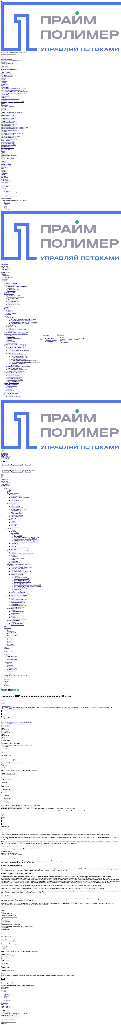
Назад (10, 490)
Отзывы (6, 796)
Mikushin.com (12, 1019)
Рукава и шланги (15, 506)
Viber (5, 206)
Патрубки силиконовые (17, 611)
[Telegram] (18, 690)
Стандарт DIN (18, 536)
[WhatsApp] (13, 690)
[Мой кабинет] (1, 463)
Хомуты (13, 522)
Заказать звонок (11, 671)
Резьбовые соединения (20, 577)
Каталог (9, 491)
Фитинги (13, 531)
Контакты (3, 991)
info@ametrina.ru (6, 198)
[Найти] (2, 56)
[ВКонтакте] (2, 690)
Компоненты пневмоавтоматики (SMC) (22, 567)
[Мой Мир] (6, 690)
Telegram (6, 204)
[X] (9, 690)
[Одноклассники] (4, 690)
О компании (10, 639)
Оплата (6, 799)
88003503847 (4, 177)
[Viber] (11, 690)
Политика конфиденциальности (11, 1016)
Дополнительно (8, 802)
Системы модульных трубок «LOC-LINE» (22, 553)
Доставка (6, 801)
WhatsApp (7, 209)
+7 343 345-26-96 (5, 180)
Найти (2, 1023)
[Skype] (15, 690)
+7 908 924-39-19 (5, 182)
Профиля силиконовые (17, 623)
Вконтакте (7, 203)
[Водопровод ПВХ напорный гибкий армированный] (16, 722)
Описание (7, 795)
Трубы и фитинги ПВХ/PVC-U (19, 599)
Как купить (10, 631)
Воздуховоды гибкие (16, 496)
